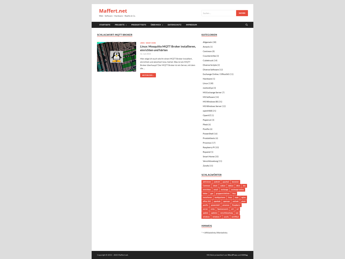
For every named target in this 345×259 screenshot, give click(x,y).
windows (206, 217)
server (205, 209)
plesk (243, 201)
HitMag (244, 255)
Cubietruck (208, 60)
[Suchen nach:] (224, 13)
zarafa (226, 217)
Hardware (207, 78)
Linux (142, 43)
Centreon (207, 51)
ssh (232, 209)
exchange (224, 189)
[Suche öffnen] (247, 25)
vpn (237, 213)
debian (230, 186)
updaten (214, 213)
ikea (234, 193)
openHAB (207, 110)
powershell (215, 205)
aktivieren (207, 182)
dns (244, 186)
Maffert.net (113, 11)
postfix (205, 205)
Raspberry (236, 205)
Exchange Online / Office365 (216, 74)
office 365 (207, 201)
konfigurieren (220, 197)
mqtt (237, 197)
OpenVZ (207, 115)
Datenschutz (174, 25)
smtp (213, 209)
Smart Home (151, 43)
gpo (211, 193)
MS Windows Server (212, 106)
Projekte (119, 25)
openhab (217, 201)
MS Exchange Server (212, 92)
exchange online (237, 189)
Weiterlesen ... (147, 74)
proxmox (225, 205)
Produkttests (138, 25)
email (216, 189)
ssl (238, 209)
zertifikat (235, 217)
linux (230, 197)
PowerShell (208, 133)
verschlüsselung (226, 213)
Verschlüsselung (210, 161)
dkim (238, 186)
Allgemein (207, 42)
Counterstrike (209, 55)
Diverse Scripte (210, 65)
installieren (207, 197)
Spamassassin (222, 209)
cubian (222, 186)
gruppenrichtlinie (223, 193)
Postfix (206, 129)
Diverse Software (211, 69)
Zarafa (206, 165)
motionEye (208, 88)
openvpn (226, 201)
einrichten (207, 189)
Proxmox (207, 142)
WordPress (232, 255)
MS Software (209, 97)
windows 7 (217, 217)
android (217, 182)
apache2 (225, 182)
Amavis (206, 46)
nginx (243, 197)
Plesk (205, 124)
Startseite (104, 25)
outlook (236, 201)
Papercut (207, 120)
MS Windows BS (210, 101)
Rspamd (206, 152)
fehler (205, 193)
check (215, 186)
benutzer (235, 182)
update (205, 213)
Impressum (191, 25)
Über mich (156, 25)
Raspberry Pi (209, 147)
